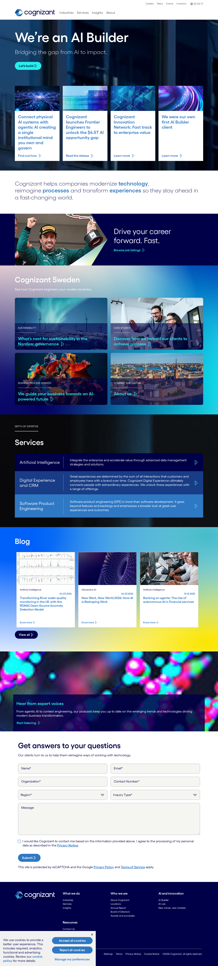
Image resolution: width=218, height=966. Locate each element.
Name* (26, 768)
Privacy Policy (104, 867)
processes (56, 190)
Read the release (77, 155)
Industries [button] (67, 12)
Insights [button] (97, 12)
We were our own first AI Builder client (178, 121)
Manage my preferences (72, 959)
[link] (35, 12)
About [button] (110, 12)
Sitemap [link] (108, 954)
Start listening (26, 723)
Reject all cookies (72, 950)
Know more (26, 622)
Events (169, 3)
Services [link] (67, 904)
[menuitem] (149, 3)
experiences (125, 190)
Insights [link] (67, 908)
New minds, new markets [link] (172, 908)
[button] (196, 3)
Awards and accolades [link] (123, 915)
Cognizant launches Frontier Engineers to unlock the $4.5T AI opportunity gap (85, 127)
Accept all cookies (72, 940)
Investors (181, 3)
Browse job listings (127, 250)
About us (123, 393)
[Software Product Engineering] (195, 505)
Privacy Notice (67, 845)
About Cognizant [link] (120, 900)
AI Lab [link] (161, 904)
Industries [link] (68, 900)
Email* (118, 768)
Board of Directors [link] (120, 911)
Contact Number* (127, 781)
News (160, 3)
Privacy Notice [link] (133, 954)
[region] (48, 948)
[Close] (92, 934)
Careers (150, 3)
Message (27, 807)
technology (133, 183)
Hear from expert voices (40, 703)
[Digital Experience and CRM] (195, 482)
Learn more (122, 155)
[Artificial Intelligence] (195, 462)
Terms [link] (119, 954)
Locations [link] (116, 904)
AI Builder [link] (163, 900)
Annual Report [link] (118, 908)
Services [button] (83, 12)
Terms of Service (133, 867)
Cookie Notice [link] (151, 954)
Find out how (27, 155)
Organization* (31, 781)
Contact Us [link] (69, 929)
